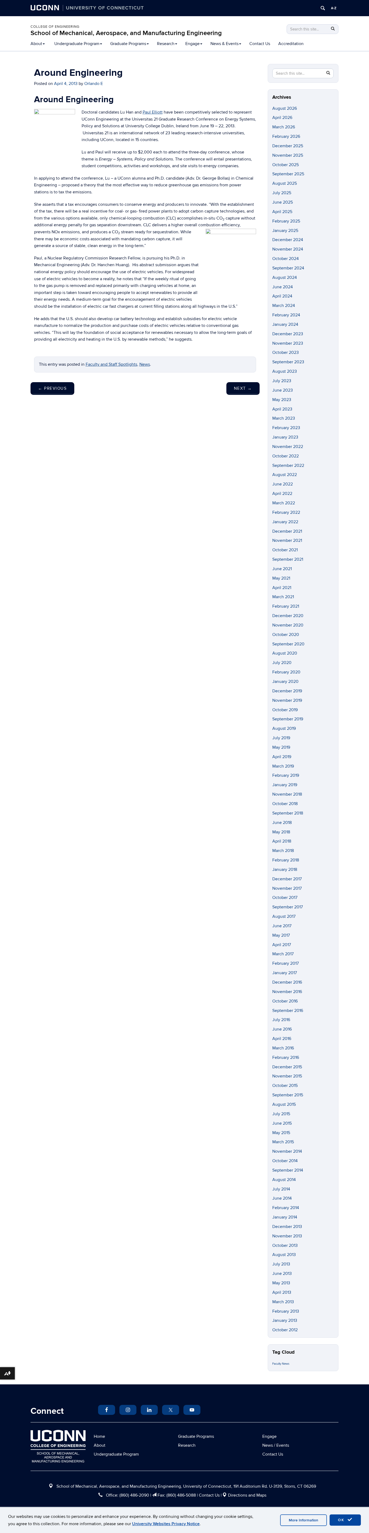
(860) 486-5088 (181, 1495)
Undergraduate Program (76, 43)
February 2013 (285, 1311)
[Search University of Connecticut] (322, 8)
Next (243, 388)
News (144, 364)
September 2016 (287, 1010)
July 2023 (281, 381)
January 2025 (285, 230)
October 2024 (285, 258)
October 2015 (285, 1085)
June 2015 (282, 1123)
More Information (303, 1520)
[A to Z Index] (333, 8)
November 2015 (287, 1076)
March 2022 (283, 503)
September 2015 (287, 1095)
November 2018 (287, 794)
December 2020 (287, 615)
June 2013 (282, 1273)
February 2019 (285, 775)
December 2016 (287, 982)
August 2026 (284, 108)
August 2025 (284, 183)
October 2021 (285, 550)
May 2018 (281, 832)
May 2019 (281, 747)
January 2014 (284, 1217)
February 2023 (286, 427)
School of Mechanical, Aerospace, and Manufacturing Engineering (126, 33)
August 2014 (284, 1179)
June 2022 (282, 484)
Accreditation (291, 43)
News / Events (275, 1445)
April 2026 (282, 117)
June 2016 (282, 1029)
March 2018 (283, 850)
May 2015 (281, 1132)
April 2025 (282, 211)
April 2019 (281, 756)
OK (342, 1520)
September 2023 (288, 362)
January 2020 (285, 681)
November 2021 (287, 540)
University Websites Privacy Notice (166, 1524)
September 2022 (288, 465)
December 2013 (287, 1226)
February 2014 (285, 1207)
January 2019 (284, 785)
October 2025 (285, 164)
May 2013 (281, 1283)
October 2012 (285, 1330)
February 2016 (285, 1057)
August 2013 (284, 1254)
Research (166, 43)
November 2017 (287, 888)
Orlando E (93, 83)
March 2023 (283, 418)
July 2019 (281, 738)
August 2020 (284, 653)
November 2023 (287, 343)
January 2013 (284, 1320)
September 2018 (287, 813)
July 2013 (281, 1264)
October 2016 (285, 1001)
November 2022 (287, 446)
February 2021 (285, 606)
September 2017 (287, 907)
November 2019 (287, 700)
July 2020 (281, 662)
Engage (192, 43)
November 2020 (287, 625)
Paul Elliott (153, 112)
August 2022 (284, 474)
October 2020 (285, 634)
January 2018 (284, 869)
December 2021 (287, 531)
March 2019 (283, 766)
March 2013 (283, 1302)
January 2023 (285, 437)
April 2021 (281, 587)
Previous (52, 388)
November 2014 (287, 1151)
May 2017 (281, 935)
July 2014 (281, 1189)
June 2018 (282, 822)
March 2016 (283, 1048)
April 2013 (281, 1292)
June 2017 (281, 926)
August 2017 (284, 916)
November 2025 (287, 155)
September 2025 (288, 174)
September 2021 (287, 559)
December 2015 (287, 1067)
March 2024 (283, 305)
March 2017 (283, 954)
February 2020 (286, 672)
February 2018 (285, 860)
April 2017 (281, 944)
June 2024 (282, 287)
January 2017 (284, 973)
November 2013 (287, 1236)
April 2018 (281, 841)
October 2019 (285, 710)
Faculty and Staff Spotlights (111, 364)
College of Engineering (55, 27)
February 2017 (285, 963)
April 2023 (282, 409)
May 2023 (281, 399)
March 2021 (283, 597)
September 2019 (287, 719)
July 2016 (281, 1019)
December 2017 (287, 879)
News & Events (224, 43)
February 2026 (286, 136)
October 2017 (284, 897)
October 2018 (285, 803)
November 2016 (287, 991)
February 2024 (286, 315)
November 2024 (287, 249)
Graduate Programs (128, 43)
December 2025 (287, 146)
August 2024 (284, 277)
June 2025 (282, 202)
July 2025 (281, 193)
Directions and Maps (247, 1495)
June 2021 (282, 569)
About (36, 43)
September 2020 (288, 644)
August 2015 (284, 1104)
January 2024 (285, 324)
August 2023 (284, 371)
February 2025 (286, 221)
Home (99, 1436)
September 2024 (288, 268)
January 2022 (285, 522)
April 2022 (282, 493)
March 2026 (283, 127)
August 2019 (284, 728)
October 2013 (285, 1245)
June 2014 (282, 1198)
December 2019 (287, 691)
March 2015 (283, 1142)
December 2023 (287, 334)
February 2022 (286, 512)
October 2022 (285, 456)
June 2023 (282, 390)
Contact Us (259, 43)
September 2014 (287, 1170)
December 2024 (287, 239)
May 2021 (281, 578)
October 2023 (285, 352)
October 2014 (285, 1161)
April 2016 (281, 1038)
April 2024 (282, 296)
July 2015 (281, 1114)
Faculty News (280, 1364)
